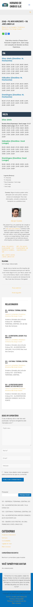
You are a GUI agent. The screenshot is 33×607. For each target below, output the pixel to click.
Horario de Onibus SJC (16, 4)
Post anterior (16, 288)
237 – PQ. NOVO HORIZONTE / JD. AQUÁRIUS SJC (22, 248)
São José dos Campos (13, 228)
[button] (30, 12)
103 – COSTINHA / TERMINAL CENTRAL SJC (16, 362)
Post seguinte (16, 293)
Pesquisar (5, 492)
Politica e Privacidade (16, 599)
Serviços (4, 538)
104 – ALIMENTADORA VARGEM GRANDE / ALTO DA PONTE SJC (14, 385)
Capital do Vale (7, 544)
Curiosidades (6, 541)
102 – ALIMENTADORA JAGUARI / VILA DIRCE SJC (16, 336)
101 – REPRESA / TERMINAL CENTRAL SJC (15, 311)
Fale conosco (6, 547)
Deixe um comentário (9, 27)
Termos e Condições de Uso (16, 601)
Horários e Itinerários (9, 535)
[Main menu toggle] (29, 5)
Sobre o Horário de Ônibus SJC (16, 596)
